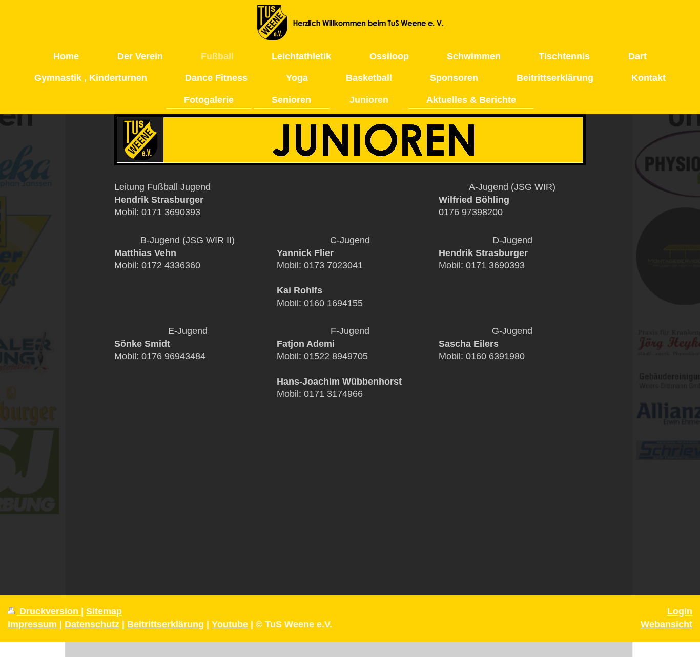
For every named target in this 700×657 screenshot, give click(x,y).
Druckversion (49, 611)
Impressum (32, 624)
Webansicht (666, 624)
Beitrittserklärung (165, 624)
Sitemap (104, 611)
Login (679, 611)
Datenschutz (92, 624)
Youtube (230, 624)
